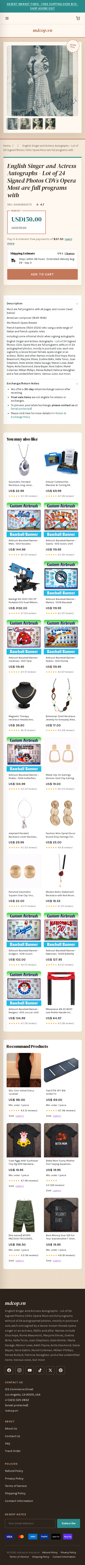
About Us (11, 1428)
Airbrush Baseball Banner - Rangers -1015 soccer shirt (24, 1011)
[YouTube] (30, 1370)
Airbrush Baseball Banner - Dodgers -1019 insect (24, 952)
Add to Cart (42, 274)
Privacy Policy (14, 1478)
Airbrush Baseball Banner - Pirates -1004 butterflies (24, 776)
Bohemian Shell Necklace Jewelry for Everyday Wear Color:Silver (61, 718)
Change (70, 253)
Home (7, 145)
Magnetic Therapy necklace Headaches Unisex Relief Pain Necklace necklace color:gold (21, 718)
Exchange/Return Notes (23, 383)
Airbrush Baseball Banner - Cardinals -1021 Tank (24, 659)
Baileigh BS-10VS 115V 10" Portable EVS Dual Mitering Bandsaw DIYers (24, 601)
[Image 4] (50, 124)
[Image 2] (25, 124)
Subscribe (69, 1523)
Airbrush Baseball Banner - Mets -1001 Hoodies (24, 542)
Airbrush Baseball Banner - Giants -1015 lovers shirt (61, 542)
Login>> (20, 1115)
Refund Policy (14, 1471)
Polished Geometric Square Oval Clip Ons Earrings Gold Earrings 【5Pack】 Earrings (21, 893)
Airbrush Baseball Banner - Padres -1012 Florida (61, 659)
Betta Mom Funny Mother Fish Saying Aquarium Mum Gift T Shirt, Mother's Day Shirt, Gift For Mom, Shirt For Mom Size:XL (60, 1162)
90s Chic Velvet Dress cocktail (21, 1092)
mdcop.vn (42, 30)
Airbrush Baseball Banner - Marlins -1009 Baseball (61, 601)
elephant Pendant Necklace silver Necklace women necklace (23, 835)
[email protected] (21, 408)
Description (14, 303)
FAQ (7, 1443)
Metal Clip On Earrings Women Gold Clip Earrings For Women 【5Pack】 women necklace (60, 776)
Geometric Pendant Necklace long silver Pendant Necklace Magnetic (20, 483)
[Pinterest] (61, 1370)
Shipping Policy (15, 1493)
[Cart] (78, 18)
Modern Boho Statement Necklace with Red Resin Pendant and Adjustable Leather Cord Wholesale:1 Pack (60, 893)
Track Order (13, 1451)
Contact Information (19, 1501)
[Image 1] (12, 124)
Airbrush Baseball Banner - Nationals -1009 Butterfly (61, 952)
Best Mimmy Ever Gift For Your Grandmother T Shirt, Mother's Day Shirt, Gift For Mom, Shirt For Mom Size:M (61, 1237)
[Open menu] (7, 18)
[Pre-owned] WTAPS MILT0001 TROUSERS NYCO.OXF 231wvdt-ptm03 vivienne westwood (24, 1237)
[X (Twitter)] (50, 1370)
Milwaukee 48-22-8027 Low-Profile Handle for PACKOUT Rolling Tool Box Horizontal (60, 1011)
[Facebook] (9, 1370)
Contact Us (12, 1436)
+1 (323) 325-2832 (17, 1400)
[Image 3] (38, 124)
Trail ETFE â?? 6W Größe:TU (56, 1092)
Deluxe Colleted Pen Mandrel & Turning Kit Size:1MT (58, 483)
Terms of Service (16, 1486)
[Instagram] (19, 1370)
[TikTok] (40, 1370)
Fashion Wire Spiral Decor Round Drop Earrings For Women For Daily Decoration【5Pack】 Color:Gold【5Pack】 (60, 835)
